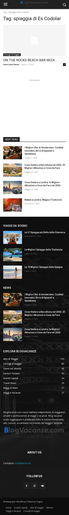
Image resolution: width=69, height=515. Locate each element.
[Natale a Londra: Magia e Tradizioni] (12, 205)
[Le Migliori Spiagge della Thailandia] (12, 254)
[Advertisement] (34, 102)
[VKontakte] (42, 486)
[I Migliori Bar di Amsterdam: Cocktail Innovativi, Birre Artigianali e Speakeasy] (12, 152)
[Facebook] (26, 486)
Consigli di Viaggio (12, 55)
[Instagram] (34, 486)
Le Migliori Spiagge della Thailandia (43, 249)
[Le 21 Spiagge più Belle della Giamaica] (12, 237)
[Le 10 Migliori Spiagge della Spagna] (12, 272)
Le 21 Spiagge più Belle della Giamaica (45, 232)
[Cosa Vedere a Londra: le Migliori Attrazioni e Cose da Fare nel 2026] (12, 187)
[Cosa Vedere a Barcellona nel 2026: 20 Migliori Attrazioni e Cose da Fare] (12, 170)
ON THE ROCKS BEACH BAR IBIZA (29, 60)
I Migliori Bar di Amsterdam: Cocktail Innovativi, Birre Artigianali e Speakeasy (44, 150)
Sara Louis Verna (11, 64)
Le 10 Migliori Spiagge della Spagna (43, 267)
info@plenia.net (23, 463)
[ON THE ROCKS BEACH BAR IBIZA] (34, 40)
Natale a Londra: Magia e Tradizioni (43, 199)
